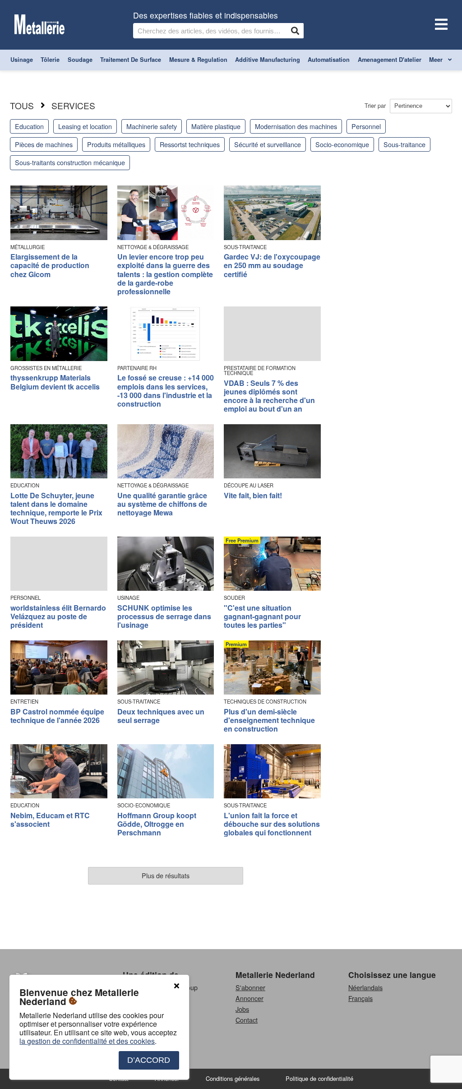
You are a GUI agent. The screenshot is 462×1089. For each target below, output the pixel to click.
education (29, 126)
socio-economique (342, 144)
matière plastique (215, 126)
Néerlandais (365, 987)
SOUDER (234, 597)
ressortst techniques (190, 144)
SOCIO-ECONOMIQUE (143, 805)
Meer (436, 60)
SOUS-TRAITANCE (245, 247)
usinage (21, 60)
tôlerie (50, 60)
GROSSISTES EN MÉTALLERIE (46, 368)
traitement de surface (130, 60)
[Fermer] (176, 986)
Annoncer (249, 998)
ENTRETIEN (24, 701)
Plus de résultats (165, 875)
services (73, 105)
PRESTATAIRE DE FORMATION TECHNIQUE (260, 370)
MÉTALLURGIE (27, 247)
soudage (80, 60)
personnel (366, 126)
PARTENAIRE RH (137, 368)
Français (360, 998)
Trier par (376, 105)
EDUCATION (24, 485)
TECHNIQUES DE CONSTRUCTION (265, 701)
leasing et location (85, 126)
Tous (22, 105)
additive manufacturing (267, 60)
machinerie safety (151, 126)
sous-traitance (404, 144)
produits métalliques (116, 144)
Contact (247, 1019)
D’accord (148, 1060)
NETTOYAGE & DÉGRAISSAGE (153, 247)
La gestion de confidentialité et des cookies (87, 1041)
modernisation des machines (296, 126)
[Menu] (439, 25)
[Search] (295, 30)
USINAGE (128, 597)
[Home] (39, 25)
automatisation (329, 60)
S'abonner (250, 987)
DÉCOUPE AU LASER (248, 485)
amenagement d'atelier (389, 60)
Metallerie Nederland (275, 974)
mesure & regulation (198, 60)
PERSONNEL (25, 597)
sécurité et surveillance (267, 144)
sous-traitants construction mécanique (70, 162)
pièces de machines (44, 144)
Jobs (242, 1009)
